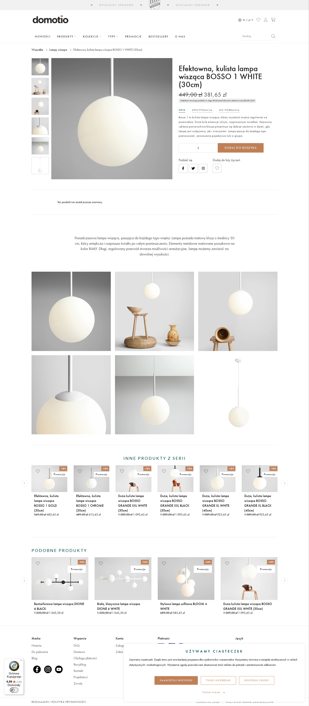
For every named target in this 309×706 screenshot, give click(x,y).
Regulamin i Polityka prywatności (59, 702)
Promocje (133, 36)
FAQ (77, 645)
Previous (24, 483)
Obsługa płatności (85, 658)
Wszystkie (38, 50)
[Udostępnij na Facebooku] (183, 168)
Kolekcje (91, 36)
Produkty (65, 36)
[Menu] (21, 661)
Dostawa (79, 652)
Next (284, 483)
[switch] (14, 690)
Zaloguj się (123, 645)
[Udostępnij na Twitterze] (193, 168)
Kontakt (78, 671)
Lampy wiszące (58, 50)
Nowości (42, 36)
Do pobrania (40, 652)
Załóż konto (123, 652)
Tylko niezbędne (218, 680)
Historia (36, 645)
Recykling (80, 664)
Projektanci (81, 677)
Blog (34, 658)
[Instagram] (203, 168)
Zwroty (78, 683)
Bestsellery (158, 36)
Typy (112, 36)
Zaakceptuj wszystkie (176, 680)
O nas (180, 36)
